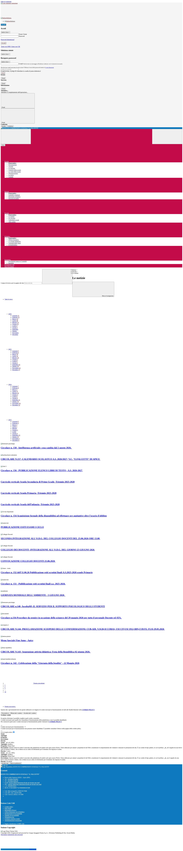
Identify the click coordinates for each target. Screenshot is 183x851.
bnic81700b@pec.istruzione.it (24, 784)
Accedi (3, 24)
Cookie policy (9, 807)
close (3, 145)
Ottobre (14, 331)
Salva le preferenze (15, 763)
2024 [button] (10, 384)
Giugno (15, 324)
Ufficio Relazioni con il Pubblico (14, 812)
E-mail (21, 64)
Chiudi (3, 78)
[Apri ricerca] (167, 136)
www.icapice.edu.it (7, 732)
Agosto (15, 327)
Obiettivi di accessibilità (12, 815)
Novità (74, 271)
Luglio (14, 326)
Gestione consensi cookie (12, 819)
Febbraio (15, 317)
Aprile (15, 321)
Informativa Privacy (10, 810)
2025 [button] (10, 349)
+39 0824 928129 (12, 781)
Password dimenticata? (7, 39)
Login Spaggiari (49, 67)
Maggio (15, 322)
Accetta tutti (30, 713)
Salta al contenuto (6, 1)
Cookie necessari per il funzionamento (12, 727)
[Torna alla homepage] (91, 128)
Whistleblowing (9, 817)
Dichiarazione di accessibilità (13, 813)
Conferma (10, 126)
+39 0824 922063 (12, 779)
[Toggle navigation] (16, 136)
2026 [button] (10, 314)
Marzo (15, 319)
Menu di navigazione (107, 296)
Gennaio (15, 315)
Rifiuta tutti (16, 713)
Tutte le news (9, 299)
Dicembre (15, 334)
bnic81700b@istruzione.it (24, 782)
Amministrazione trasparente (13, 820)
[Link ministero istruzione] (9, 3)
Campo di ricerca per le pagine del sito (12, 283)
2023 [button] (10, 420)
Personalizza (5, 713)
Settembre (15, 329)
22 (5, 692)
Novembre (15, 333)
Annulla (4, 126)
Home (74, 270)
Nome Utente (23, 34)
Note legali (8, 808)
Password (22, 36)
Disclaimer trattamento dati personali (12, 834)
